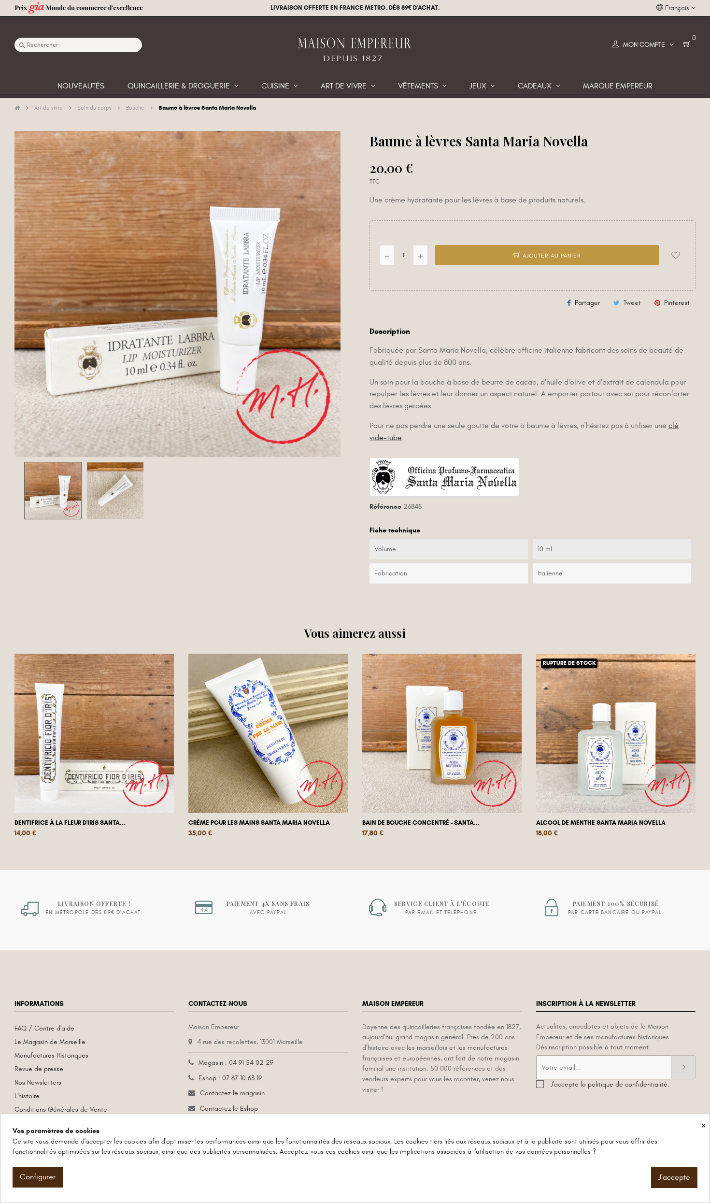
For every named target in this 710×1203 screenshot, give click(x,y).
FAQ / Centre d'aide (44, 1028)
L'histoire (27, 1096)
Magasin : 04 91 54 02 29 (236, 1063)
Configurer (38, 1177)
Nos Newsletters (37, 1082)
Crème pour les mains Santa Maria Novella (259, 823)
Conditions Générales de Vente (60, 1109)
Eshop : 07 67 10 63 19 (230, 1078)
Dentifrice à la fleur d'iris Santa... (70, 823)
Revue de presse (38, 1069)
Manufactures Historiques (51, 1055)
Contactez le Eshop (229, 1108)
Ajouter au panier (551, 255)
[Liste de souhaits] (675, 255)
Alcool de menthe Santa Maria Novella (601, 823)
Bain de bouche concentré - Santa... (421, 823)
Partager (587, 303)
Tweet (632, 303)
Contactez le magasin (232, 1093)
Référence (385, 506)
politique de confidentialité (627, 1084)
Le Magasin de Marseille (49, 1042)
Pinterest (677, 303)
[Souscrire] (683, 1067)
